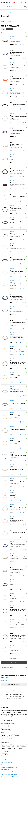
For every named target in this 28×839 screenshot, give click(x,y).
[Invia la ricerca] (9, 7)
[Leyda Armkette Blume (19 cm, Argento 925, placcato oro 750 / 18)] (14, 272)
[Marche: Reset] (11, 29)
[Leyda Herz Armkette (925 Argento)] (14, 285)
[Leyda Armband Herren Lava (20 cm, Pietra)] (14, 260)
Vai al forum (4, 680)
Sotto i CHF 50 (18, 29)
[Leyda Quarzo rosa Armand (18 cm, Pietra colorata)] (14, 67)
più (12, 716)
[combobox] (3, 29)
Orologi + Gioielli (11, 12)
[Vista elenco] (25, 33)
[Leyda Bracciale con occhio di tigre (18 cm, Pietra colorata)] (14, 585)
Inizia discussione (15, 684)
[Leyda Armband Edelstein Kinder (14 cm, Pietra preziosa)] (14, 54)
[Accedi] (17, 2)
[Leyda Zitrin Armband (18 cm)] (14, 159)
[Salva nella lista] (23, 44)
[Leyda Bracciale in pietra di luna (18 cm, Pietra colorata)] (14, 571)
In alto (25, 667)
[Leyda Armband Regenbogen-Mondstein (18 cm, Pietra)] (14, 324)
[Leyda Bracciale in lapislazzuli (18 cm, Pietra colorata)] (14, 545)
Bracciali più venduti (6, 762)
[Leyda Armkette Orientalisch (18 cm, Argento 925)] (14, 197)
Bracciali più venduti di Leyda (8, 772)
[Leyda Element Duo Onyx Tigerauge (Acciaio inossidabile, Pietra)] (14, 172)
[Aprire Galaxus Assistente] (21, 3)
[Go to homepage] (5, 2)
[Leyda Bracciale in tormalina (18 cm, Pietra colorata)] (14, 236)
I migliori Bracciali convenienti (9, 767)
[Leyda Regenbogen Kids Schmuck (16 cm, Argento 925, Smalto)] (14, 496)
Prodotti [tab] (3, 21)
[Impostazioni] (13, 3)
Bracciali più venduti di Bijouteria (9, 777)
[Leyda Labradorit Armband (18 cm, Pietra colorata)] (14, 404)
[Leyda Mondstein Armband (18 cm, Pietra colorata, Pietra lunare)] (14, 558)
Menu (4, 6)
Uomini (25, 29)
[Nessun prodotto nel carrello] (25, 3)
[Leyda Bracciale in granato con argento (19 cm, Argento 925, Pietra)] (14, 223)
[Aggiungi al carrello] (25, 44)
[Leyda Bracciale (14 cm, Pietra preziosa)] (14, 41)
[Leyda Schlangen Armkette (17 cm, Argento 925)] (14, 533)
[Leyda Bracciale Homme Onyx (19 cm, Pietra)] (14, 105)
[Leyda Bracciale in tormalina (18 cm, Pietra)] (14, 185)
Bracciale (12, 36)
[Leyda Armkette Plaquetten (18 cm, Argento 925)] (14, 483)
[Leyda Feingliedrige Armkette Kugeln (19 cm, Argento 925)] (14, 118)
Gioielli (19, 12)
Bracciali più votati (6, 765)
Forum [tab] (9, 21)
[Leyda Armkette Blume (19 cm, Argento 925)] (14, 521)
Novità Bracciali (5, 769)
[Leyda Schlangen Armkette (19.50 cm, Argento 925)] (14, 430)
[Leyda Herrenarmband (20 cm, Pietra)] (14, 209)
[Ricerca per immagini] (25, 6)
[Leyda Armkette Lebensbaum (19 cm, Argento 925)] (14, 456)
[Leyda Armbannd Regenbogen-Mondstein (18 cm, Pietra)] (14, 470)
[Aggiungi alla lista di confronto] (21, 44)
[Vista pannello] (22, 33)
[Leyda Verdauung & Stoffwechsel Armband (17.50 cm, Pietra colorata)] (14, 391)
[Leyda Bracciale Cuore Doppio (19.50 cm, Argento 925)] (14, 509)
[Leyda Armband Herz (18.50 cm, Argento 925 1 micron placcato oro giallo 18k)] (14, 624)
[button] (26, 37)
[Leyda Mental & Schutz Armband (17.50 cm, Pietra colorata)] (14, 146)
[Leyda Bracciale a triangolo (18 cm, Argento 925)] (14, 598)
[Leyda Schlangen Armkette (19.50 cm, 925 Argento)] (14, 93)
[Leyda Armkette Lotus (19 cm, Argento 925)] (14, 650)
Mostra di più (14, 663)
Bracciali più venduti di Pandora (9, 774)
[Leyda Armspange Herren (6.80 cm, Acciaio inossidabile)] (14, 311)
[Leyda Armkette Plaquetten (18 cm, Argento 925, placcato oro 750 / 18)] (14, 248)
